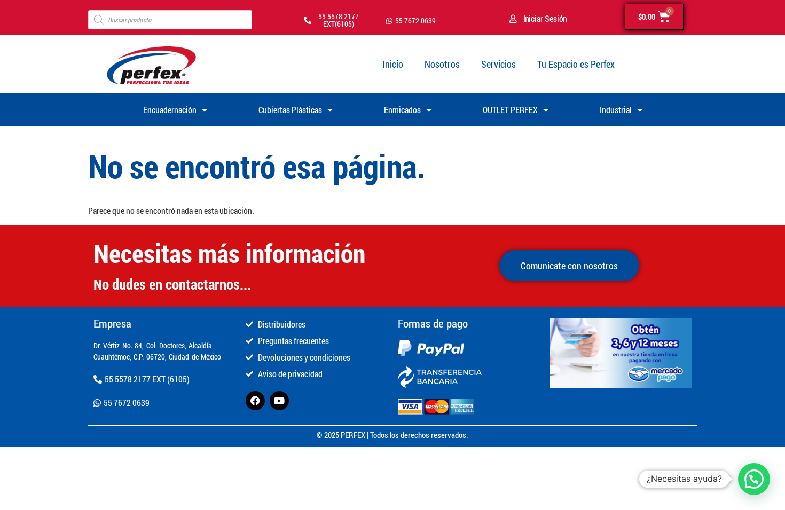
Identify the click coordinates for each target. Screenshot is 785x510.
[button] (754, 479)
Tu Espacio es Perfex (576, 64)
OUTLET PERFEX (510, 109)
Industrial (616, 109)
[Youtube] (279, 400)
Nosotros (442, 64)
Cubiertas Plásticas (290, 109)
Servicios (498, 64)
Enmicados (402, 109)
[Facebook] (255, 400)
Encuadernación (170, 109)
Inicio (392, 64)
